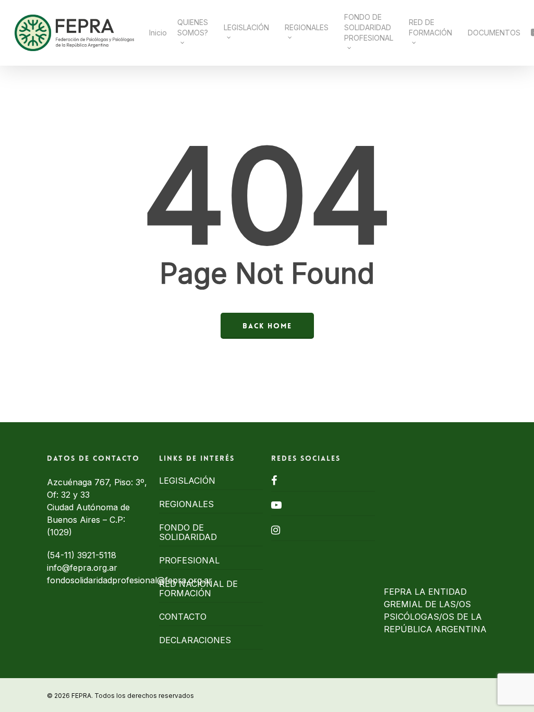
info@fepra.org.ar (82, 567)
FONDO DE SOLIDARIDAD (188, 532)
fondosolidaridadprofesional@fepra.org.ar (129, 580)
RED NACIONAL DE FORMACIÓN (198, 588)
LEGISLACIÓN (187, 480)
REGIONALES (186, 504)
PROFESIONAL (189, 560)
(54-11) (62, 555)
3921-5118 (96, 555)
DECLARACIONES (195, 640)
